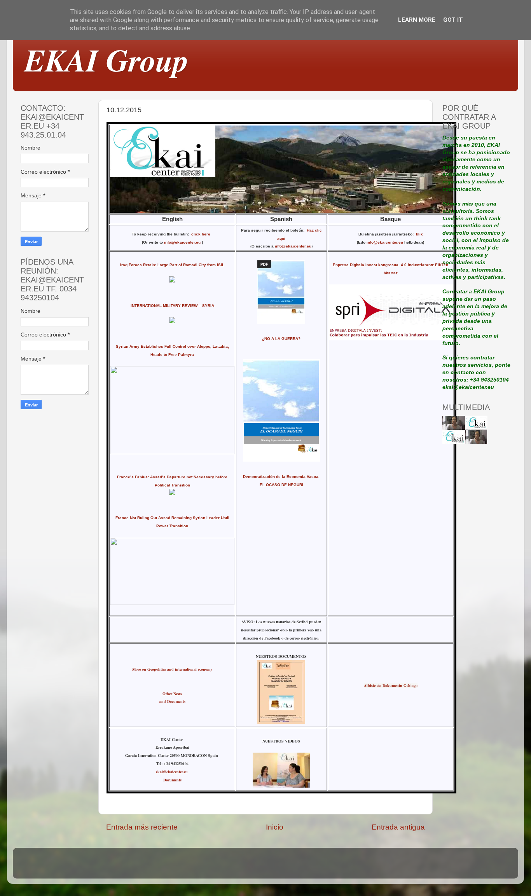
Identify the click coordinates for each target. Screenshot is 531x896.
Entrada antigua (398, 827)
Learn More (416, 19)
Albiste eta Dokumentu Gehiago (390, 685)
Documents (172, 780)
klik (419, 234)
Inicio (274, 827)
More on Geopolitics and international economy (172, 669)
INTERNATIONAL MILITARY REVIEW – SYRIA (172, 305)
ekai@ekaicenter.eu (172, 771)
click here (202, 234)
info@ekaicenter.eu (183, 242)
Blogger (319, 867)
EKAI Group (106, 60)
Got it (453, 19)
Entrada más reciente (142, 827)
